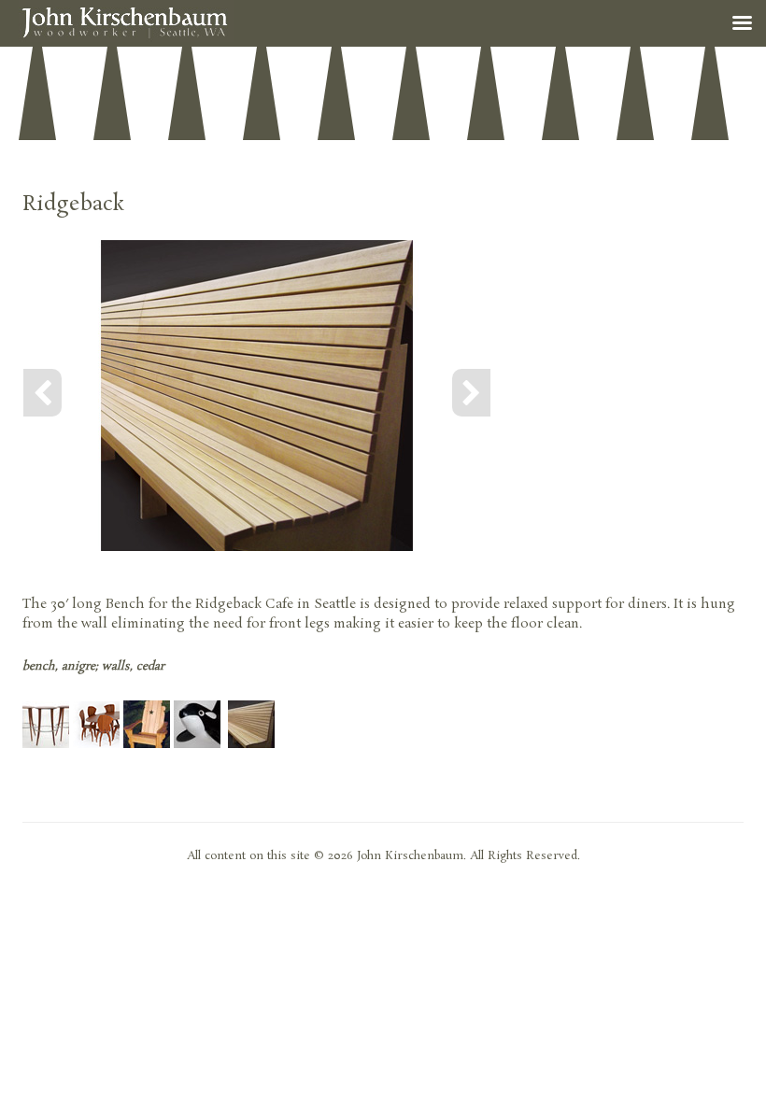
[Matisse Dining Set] (96, 744)
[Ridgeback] (251, 744)
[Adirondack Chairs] (146, 744)
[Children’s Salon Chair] (197, 744)
